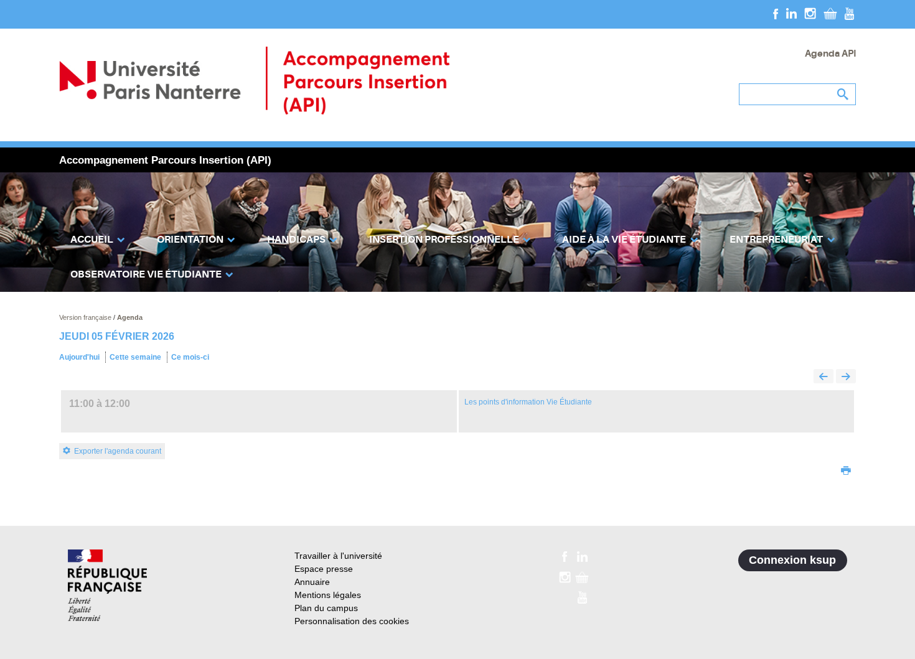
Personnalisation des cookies (351, 621)
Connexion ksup (792, 560)
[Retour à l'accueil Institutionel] (107, 585)
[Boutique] (830, 13)
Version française (86, 317)
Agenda (130, 317)
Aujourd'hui (79, 357)
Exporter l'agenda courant (117, 451)
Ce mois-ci (190, 357)
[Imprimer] (846, 471)
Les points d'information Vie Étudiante (528, 402)
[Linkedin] (791, 13)
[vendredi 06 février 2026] (846, 377)
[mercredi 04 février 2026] (823, 377)
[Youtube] (849, 13)
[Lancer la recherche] (843, 94)
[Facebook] (776, 13)
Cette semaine (135, 357)
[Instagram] (810, 13)
